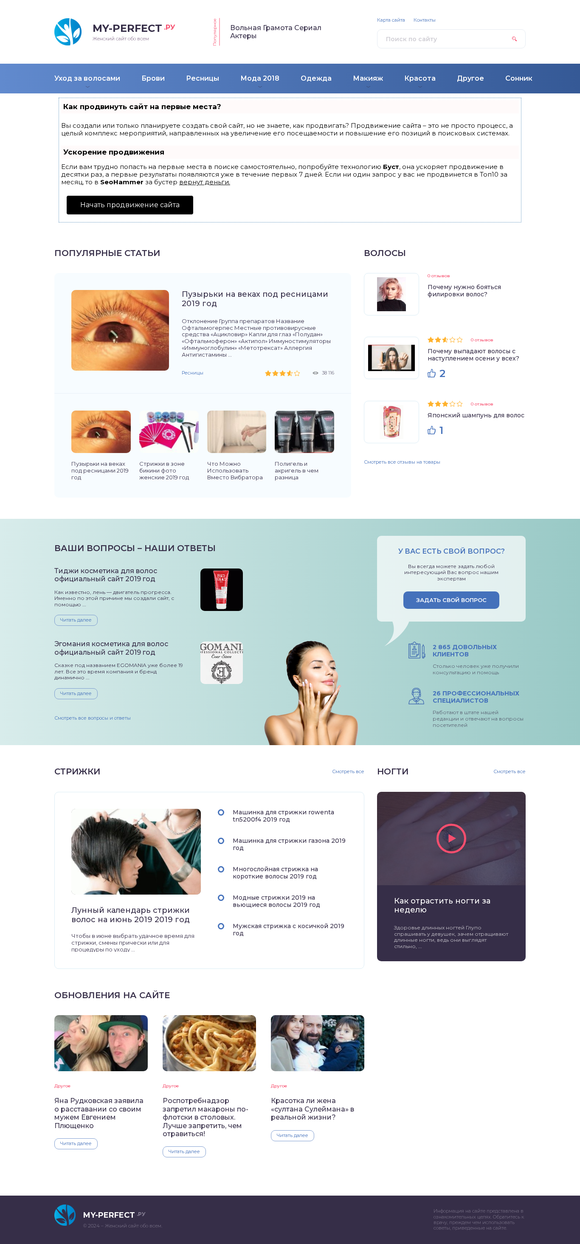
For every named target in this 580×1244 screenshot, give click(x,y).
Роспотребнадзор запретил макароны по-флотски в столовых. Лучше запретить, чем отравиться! (205, 1117)
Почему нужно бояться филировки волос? (464, 290)
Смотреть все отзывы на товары (402, 462)
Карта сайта (391, 20)
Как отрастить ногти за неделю (442, 905)
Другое (62, 1086)
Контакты (425, 20)
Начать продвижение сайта (130, 205)
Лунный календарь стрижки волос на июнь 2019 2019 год (130, 915)
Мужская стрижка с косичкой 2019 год (288, 929)
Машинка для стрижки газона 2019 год (289, 844)
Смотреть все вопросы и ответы (92, 718)
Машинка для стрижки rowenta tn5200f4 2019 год (283, 815)
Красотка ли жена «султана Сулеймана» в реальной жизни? (312, 1109)
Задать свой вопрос (451, 600)
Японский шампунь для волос (476, 415)
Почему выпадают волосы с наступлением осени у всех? (473, 354)
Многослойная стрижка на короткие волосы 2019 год (275, 872)
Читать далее (76, 620)
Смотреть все (348, 771)
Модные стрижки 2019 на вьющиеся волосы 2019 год (276, 901)
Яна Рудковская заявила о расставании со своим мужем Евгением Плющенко (99, 1113)
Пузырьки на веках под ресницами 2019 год (255, 299)
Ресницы (192, 373)
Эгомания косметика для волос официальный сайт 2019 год (111, 648)
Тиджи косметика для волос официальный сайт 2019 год (105, 575)
